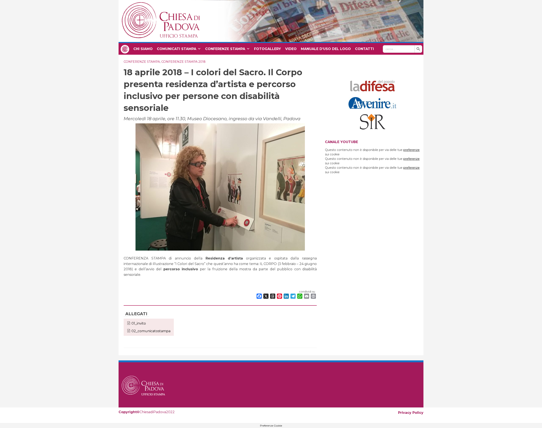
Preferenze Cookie (271, 425)
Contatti (364, 49)
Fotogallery (267, 49)
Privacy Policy (410, 413)
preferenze (411, 149)
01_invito (138, 323)
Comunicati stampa (176, 49)
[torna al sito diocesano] (125, 49)
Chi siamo (143, 49)
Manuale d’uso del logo (326, 49)
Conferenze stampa (225, 49)
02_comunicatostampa (150, 331)
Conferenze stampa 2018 (183, 62)
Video (291, 49)
